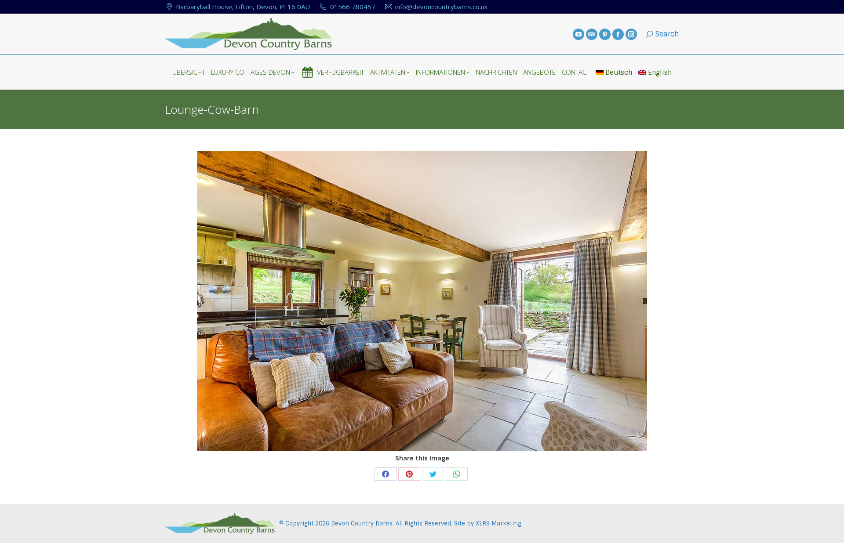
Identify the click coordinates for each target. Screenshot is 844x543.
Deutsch (618, 72)
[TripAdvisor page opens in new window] (591, 34)
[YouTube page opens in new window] (578, 34)
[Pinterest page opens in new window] (605, 34)
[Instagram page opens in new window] (631, 34)
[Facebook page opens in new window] (618, 34)
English (660, 72)
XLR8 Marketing (498, 523)
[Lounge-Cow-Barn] (422, 301)
